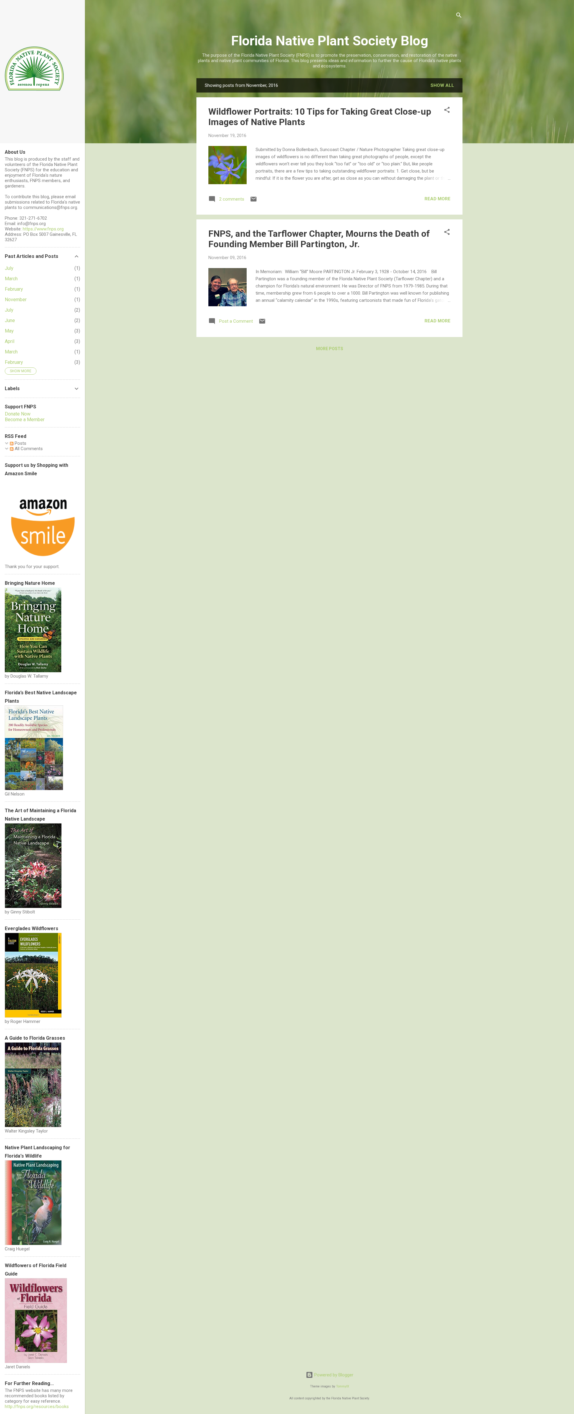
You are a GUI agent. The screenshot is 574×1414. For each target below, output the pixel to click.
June (10, 320)
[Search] (458, 16)
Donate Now (17, 414)
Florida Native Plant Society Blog (329, 41)
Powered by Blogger (333, 1375)
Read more (438, 198)
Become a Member (25, 419)
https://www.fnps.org (43, 229)
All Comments (28, 448)
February (14, 289)
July (9, 268)
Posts (19, 443)
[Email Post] (253, 201)
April (9, 341)
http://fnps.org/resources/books (37, 1406)
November (16, 299)
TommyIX (342, 1386)
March (11, 278)
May (9, 331)
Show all (442, 85)
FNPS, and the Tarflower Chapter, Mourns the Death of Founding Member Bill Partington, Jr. (319, 238)
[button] (447, 111)
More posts (329, 348)
